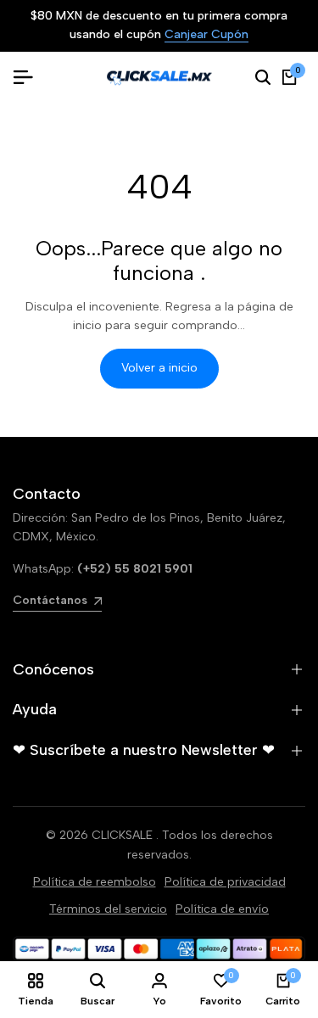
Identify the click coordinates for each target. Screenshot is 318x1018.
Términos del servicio (108, 909)
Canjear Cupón (206, 35)
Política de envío (222, 909)
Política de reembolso (94, 882)
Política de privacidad (225, 882)
